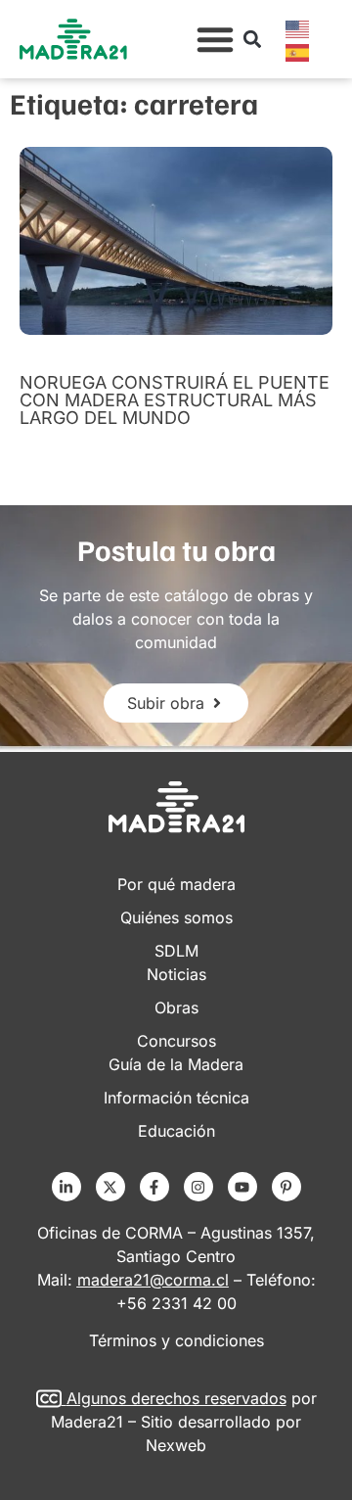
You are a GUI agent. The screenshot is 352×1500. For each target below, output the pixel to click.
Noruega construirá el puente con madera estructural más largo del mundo (175, 400)
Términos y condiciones (176, 1340)
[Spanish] (298, 51)
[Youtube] (242, 1186)
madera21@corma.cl (153, 1279)
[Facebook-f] (154, 1186)
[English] (298, 27)
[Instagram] (198, 1186)
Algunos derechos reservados (176, 1398)
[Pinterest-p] (286, 1186)
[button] (215, 39)
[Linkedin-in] (66, 1186)
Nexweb (176, 1445)
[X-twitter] (110, 1186)
